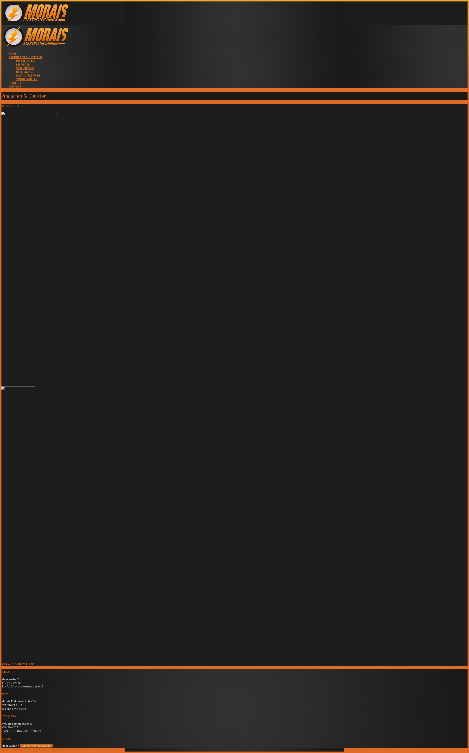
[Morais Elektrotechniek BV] (35, 23)
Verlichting (25, 68)
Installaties (25, 61)
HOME (12, 53)
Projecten (16, 83)
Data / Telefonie (28, 75)
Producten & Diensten (25, 57)
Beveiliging (24, 72)
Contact (15, 86)
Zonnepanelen (27, 79)
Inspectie (22, 64)
